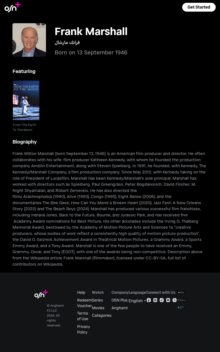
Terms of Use (82, 316)
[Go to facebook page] (148, 301)
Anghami (120, 308)
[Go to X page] (174, 301)
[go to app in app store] (181, 292)
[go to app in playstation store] (181, 307)
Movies (98, 308)
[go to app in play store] (181, 300)
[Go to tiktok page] (161, 301)
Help (81, 292)
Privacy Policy (83, 329)
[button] (199, 7)
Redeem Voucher (84, 302)
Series (97, 300)
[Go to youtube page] (168, 301)
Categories (102, 315)
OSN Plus (120, 300)
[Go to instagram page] (155, 301)
